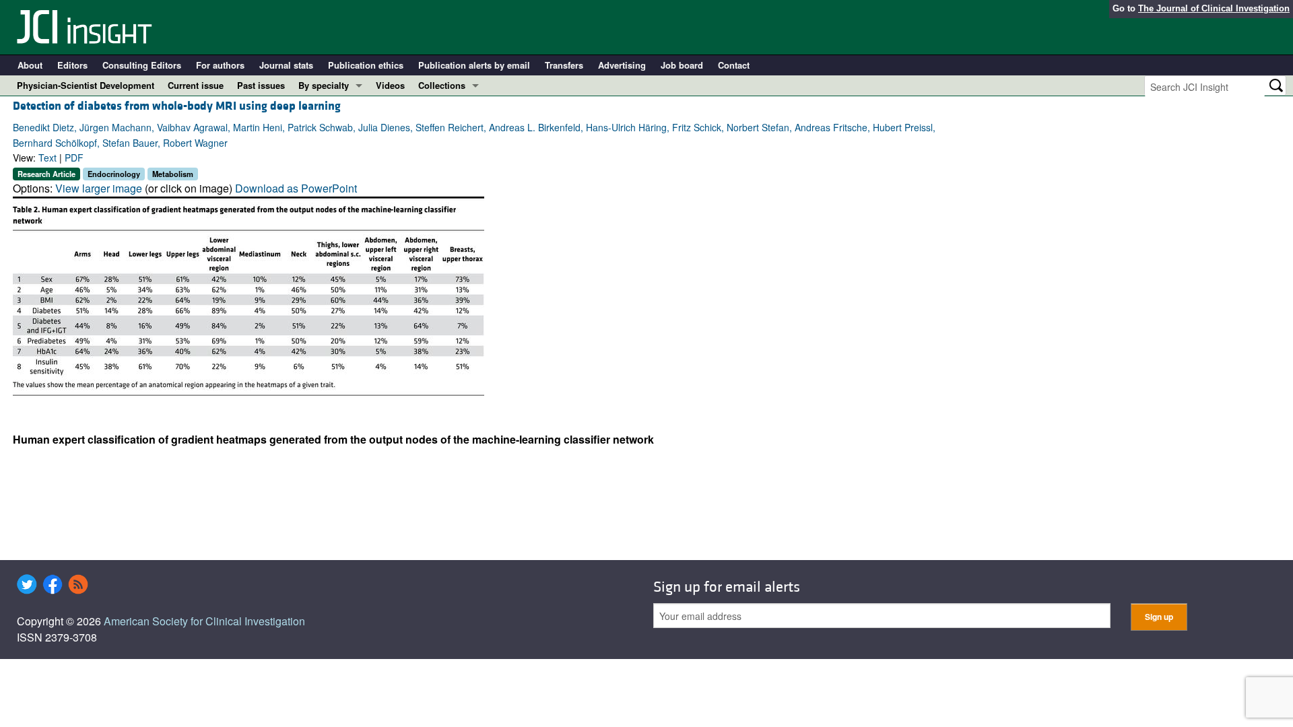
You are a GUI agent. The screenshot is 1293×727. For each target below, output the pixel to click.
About (30, 65)
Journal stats (286, 65)
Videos (390, 85)
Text (47, 157)
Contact (734, 65)
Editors (72, 65)
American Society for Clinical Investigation (204, 621)
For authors (220, 65)
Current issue (196, 85)
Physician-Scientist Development (85, 85)
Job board (682, 65)
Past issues (261, 85)
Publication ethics (365, 65)
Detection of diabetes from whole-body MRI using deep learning (177, 106)
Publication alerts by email (474, 65)
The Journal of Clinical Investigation (1214, 8)
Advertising (622, 65)
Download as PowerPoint (296, 188)
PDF (74, 157)
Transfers (564, 65)
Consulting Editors (141, 65)
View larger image (98, 188)
